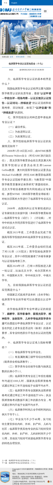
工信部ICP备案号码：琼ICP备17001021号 (28, 482)
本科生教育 (20, 57)
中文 (5, 3)
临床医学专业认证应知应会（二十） (22, 460)
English (14, 3)
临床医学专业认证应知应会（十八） (22, 463)
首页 (11, 57)
